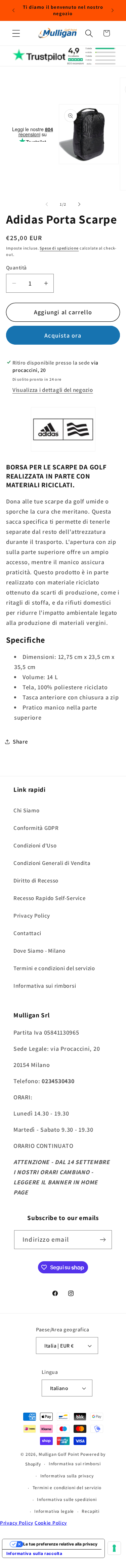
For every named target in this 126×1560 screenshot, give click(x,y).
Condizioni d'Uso (35, 845)
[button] (16, 33)
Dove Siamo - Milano (39, 950)
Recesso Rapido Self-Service (49, 898)
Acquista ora (62, 335)
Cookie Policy (51, 1523)
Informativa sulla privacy (67, 1476)
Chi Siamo (26, 810)
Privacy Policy (31, 915)
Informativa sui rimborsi (44, 985)
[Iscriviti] (103, 1239)
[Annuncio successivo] (112, 10)
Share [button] (20, 741)
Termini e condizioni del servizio (54, 968)
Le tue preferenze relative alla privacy (60, 1544)
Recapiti (90, 1511)
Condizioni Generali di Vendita (52, 863)
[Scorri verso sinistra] (46, 204)
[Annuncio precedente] (13, 10)
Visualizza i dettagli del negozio (52, 390)
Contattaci (27, 933)
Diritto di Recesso (35, 880)
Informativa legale (54, 1511)
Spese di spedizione (59, 248)
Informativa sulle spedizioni (67, 1499)
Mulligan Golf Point (59, 1454)
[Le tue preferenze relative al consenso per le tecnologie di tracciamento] (114, 1548)
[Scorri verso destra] (79, 204)
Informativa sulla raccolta (34, 1553)
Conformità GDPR (36, 828)
